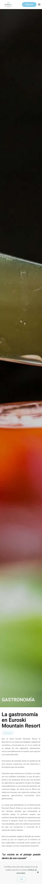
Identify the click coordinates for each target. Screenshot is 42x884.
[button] (39, 4)
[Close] (38, 872)
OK (21, 879)
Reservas (29, 4)
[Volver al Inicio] (8, 4)
